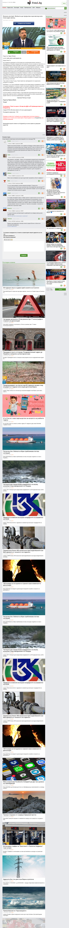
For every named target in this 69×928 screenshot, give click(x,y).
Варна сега (10, 7)
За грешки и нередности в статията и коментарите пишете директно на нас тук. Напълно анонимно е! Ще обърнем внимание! (22, 235)
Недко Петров (11, 56)
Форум (60, 289)
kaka (8, 180)
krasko (9, 141)
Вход (64, 3)
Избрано (38, 7)
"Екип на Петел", (12, 100)
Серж (9, 154)
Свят (33, 7)
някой (9, 193)
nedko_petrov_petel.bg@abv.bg (13, 58)
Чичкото (9, 218)
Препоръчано (27, 7)
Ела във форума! (51, 8)
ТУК (34, 139)
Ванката (9, 208)
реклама (65, 12)
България (16, 7)
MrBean (9, 173)
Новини (4, 7)
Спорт (21, 7)
